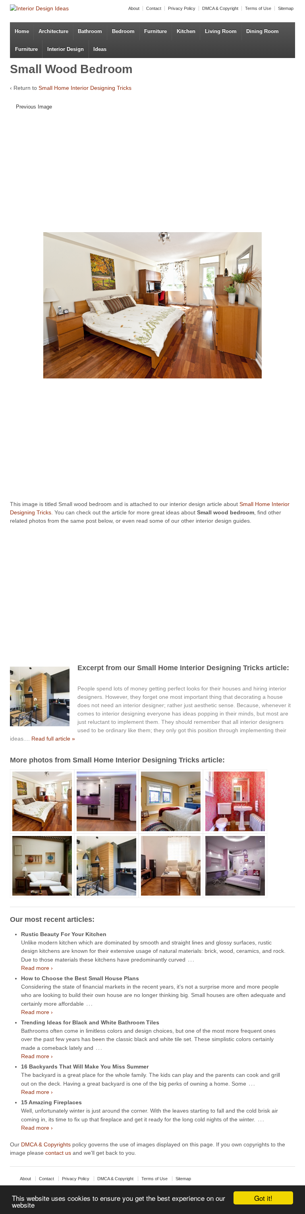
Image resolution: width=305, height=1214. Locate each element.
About (133, 8)
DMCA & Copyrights (46, 1144)
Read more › (37, 968)
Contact (153, 8)
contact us (58, 1153)
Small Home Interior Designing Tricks (85, 88)
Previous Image (34, 107)
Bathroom (90, 31)
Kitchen (186, 31)
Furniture (155, 31)
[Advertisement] (155, 174)
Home (22, 31)
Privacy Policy (181, 8)
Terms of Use (258, 8)
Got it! (263, 1198)
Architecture (53, 31)
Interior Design (65, 49)
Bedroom (123, 31)
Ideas (99, 49)
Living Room (221, 31)
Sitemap (285, 8)
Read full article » (53, 738)
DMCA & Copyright (220, 8)
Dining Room (262, 31)
